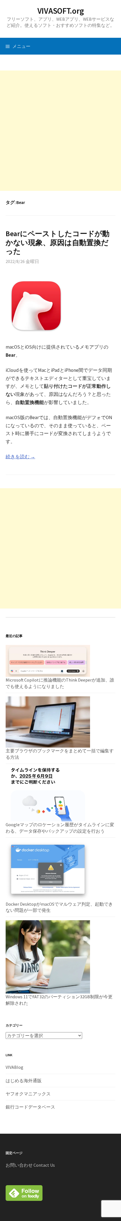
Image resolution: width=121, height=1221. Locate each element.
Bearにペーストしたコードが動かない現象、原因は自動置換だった (57, 242)
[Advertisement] (60, 131)
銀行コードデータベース (30, 1107)
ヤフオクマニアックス (28, 1093)
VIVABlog (14, 1067)
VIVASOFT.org (60, 11)
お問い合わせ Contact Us (30, 1165)
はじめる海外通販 (24, 1080)
